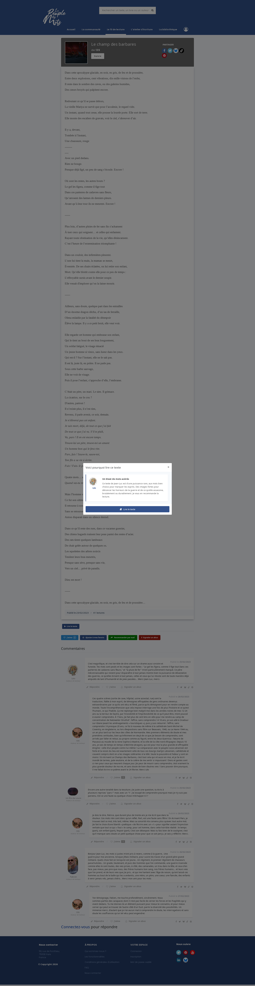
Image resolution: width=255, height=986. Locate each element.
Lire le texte (129, 509)
